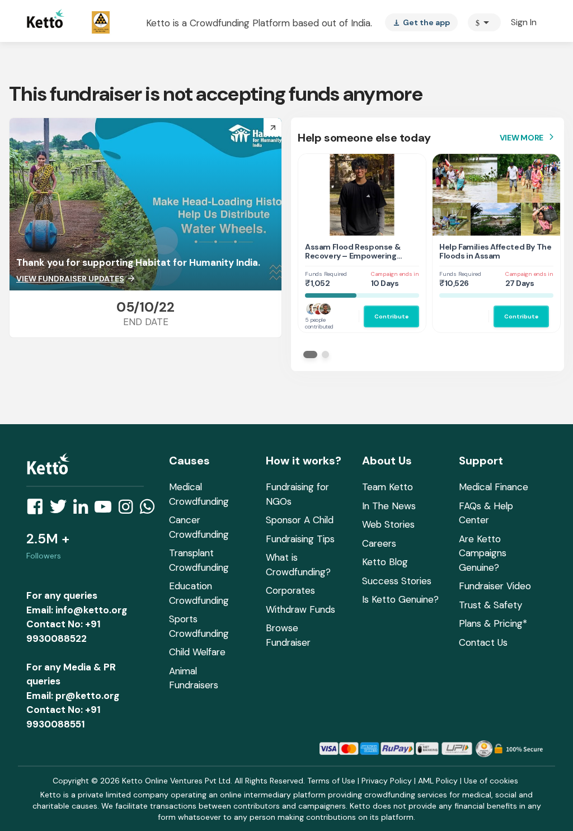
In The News (389, 506)
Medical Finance (493, 487)
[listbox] (421, 22)
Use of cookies (491, 781)
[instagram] (129, 509)
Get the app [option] (421, 22)
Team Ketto (387, 487)
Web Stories (388, 524)
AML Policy (438, 781)
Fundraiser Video (495, 586)
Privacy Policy (386, 781)
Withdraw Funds (300, 609)
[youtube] (106, 509)
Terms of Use (331, 781)
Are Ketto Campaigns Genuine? (482, 553)
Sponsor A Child (300, 520)
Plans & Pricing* (493, 623)
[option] (484, 22)
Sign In (524, 22)
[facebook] (38, 509)
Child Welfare (197, 652)
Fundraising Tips (300, 539)
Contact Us (483, 642)
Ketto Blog (385, 562)
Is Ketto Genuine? (400, 599)
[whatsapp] (150, 509)
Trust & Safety (490, 605)
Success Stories (396, 581)
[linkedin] (84, 509)
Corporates (290, 590)
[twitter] (61, 509)
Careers (379, 543)
